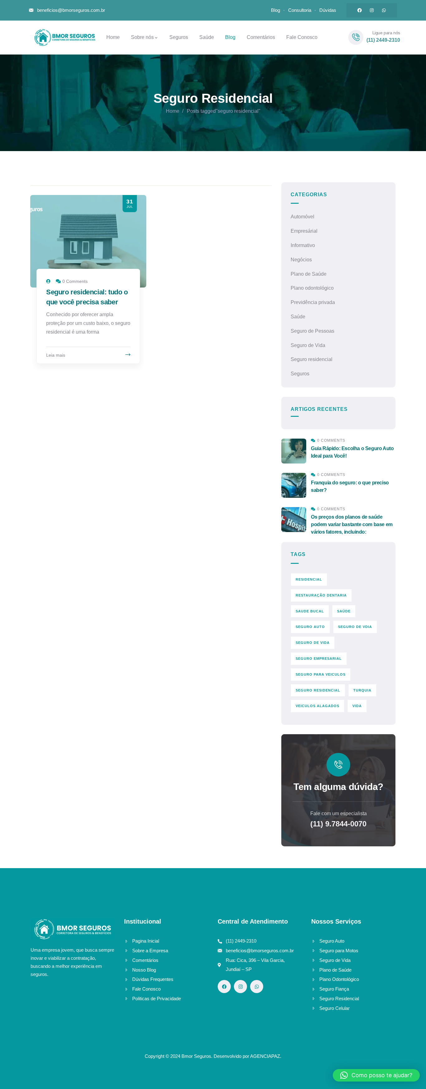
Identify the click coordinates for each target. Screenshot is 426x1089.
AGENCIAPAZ (265, 1056)
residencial (309, 579)
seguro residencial (318, 690)
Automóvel (302, 216)
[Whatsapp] (384, 10)
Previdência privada (313, 302)
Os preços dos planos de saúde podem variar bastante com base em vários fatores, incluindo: (352, 524)
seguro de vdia (355, 627)
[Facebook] (359, 10)
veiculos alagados (317, 706)
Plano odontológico (312, 288)
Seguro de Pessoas (312, 331)
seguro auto (310, 627)
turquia (362, 690)
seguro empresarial (319, 658)
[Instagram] (372, 10)
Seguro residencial (311, 359)
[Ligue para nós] (355, 37)
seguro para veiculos (321, 674)
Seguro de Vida (308, 345)
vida (357, 706)
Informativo (303, 245)
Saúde (298, 316)
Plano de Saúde (309, 274)
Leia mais (55, 355)
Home (172, 111)
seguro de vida (313, 642)
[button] (376, 1075)
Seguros (300, 373)
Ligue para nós (386, 32)
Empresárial (304, 231)
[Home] (63, 37)
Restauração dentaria (321, 595)
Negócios (301, 259)
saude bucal (310, 611)
